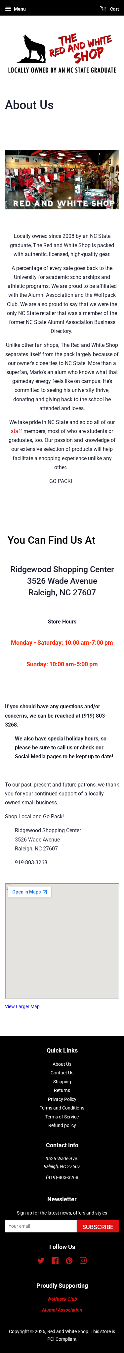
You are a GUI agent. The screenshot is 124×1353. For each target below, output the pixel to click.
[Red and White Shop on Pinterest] (69, 1262)
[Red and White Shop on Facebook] (55, 1262)
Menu (19, 9)
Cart (114, 9)
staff (16, 431)
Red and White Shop (67, 1331)
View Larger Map (22, 1006)
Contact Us (62, 1072)
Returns (62, 1090)
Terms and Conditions (62, 1107)
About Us (62, 1064)
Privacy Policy (62, 1099)
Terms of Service (62, 1116)
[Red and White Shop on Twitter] (41, 1262)
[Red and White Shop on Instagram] (83, 1262)
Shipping (62, 1081)
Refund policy (62, 1125)
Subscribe (97, 1226)
